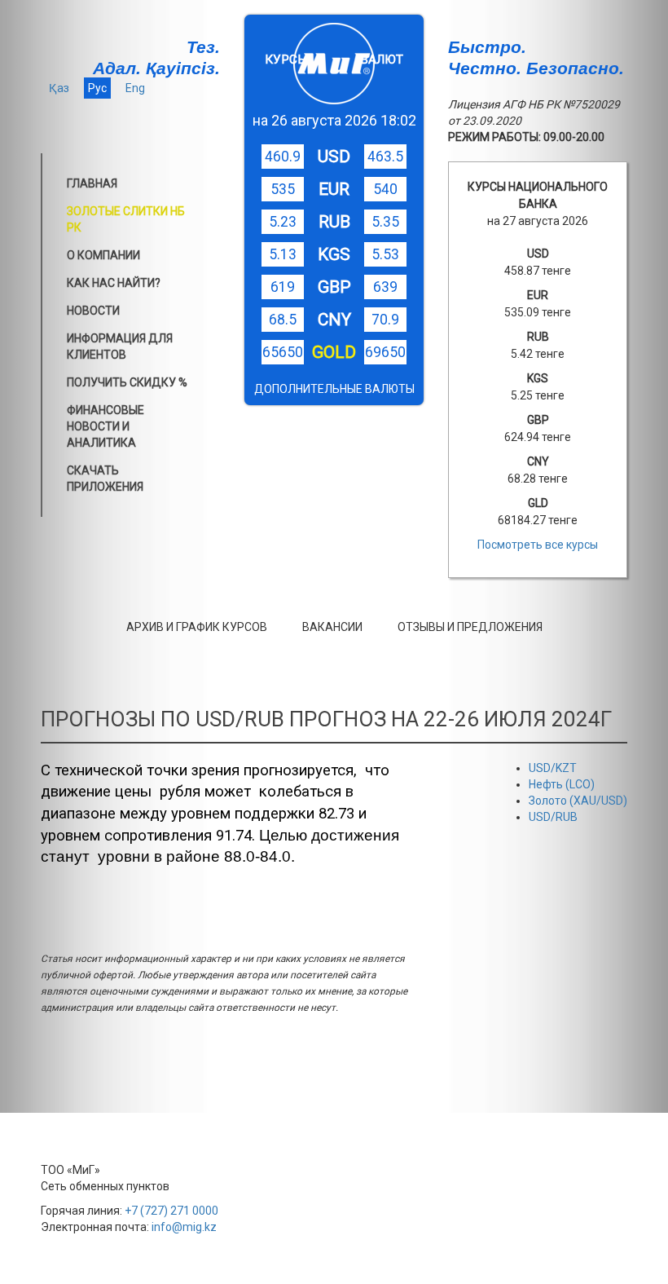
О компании (103, 255)
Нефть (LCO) (562, 784)
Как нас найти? (113, 282)
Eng (135, 88)
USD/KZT (553, 767)
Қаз (59, 88)
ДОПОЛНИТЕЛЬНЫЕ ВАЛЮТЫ (334, 388)
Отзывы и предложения (470, 626)
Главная (92, 183)
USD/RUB (553, 816)
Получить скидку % (127, 382)
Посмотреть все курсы (537, 544)
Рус (97, 88)
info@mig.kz (184, 1226)
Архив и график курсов (196, 626)
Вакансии (332, 626)
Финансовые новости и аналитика (105, 426)
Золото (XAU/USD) (578, 800)
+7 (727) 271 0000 (171, 1210)
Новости (93, 310)
